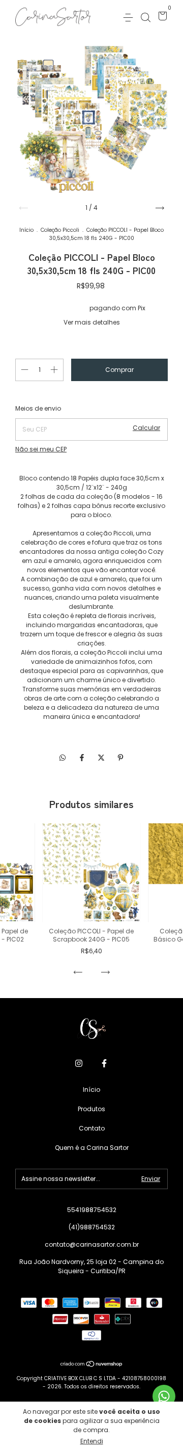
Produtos (91, 1109)
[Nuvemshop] (92, 1365)
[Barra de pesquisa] (145, 17)
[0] (161, 17)
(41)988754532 (92, 1227)
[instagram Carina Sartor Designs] (79, 1063)
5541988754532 (91, 1209)
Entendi (91, 1441)
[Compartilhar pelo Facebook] (82, 758)
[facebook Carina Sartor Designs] (104, 1063)
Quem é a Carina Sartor (92, 1147)
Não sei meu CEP (41, 449)
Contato (92, 1128)
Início (26, 230)
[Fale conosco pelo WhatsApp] (163, 1396)
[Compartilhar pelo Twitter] (102, 758)
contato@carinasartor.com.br (92, 1244)
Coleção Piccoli (60, 230)
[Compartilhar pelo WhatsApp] (62, 758)
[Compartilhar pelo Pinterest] (120, 758)
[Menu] (130, 17)
